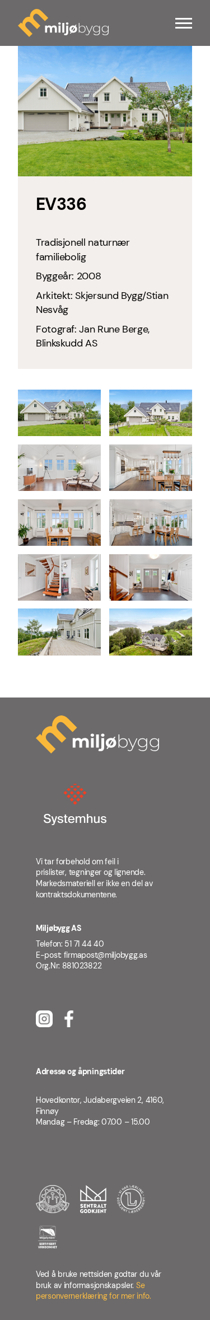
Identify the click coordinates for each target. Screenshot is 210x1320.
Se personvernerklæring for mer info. (93, 1291)
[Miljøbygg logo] (63, 23)
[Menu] (183, 23)
